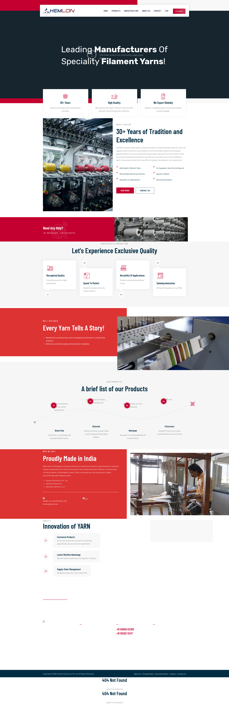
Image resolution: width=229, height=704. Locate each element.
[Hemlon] (59, 11)
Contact (157, 10)
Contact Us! (176, 602)
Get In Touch (158, 643)
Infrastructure (131, 10)
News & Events (159, 638)
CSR (166, 10)
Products (116, 10)
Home (106, 10)
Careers (173, 674)
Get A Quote (179, 11)
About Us (146, 10)
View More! (125, 190)
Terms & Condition (161, 674)
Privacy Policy (148, 674)
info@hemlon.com (124, 639)
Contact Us (145, 190)
